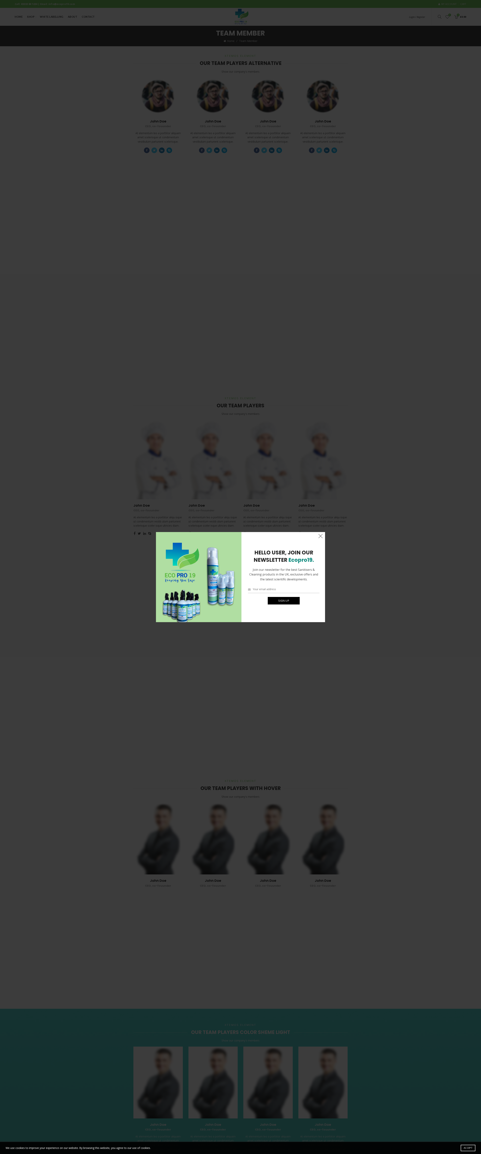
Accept (468, 1147)
